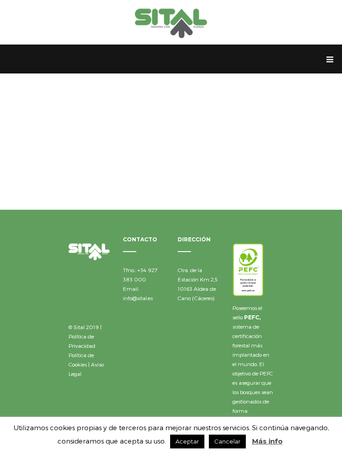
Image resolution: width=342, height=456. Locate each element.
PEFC (251, 317)
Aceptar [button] (187, 441)
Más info (267, 441)
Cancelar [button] (227, 441)
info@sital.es (138, 298)
